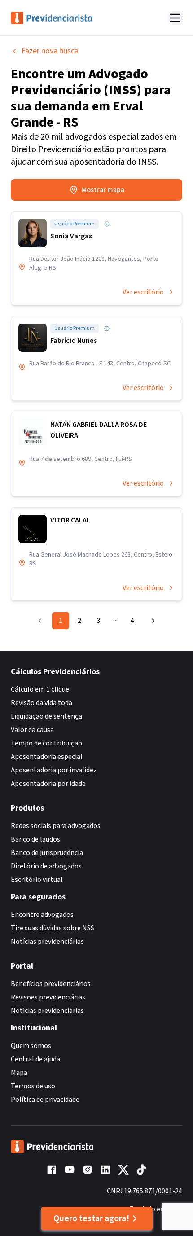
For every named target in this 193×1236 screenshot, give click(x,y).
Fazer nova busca (50, 51)
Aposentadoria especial (47, 757)
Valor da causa (32, 730)
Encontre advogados (42, 915)
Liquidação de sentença (46, 716)
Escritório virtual (37, 880)
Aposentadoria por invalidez (54, 770)
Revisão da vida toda (41, 703)
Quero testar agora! (91, 1218)
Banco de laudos (35, 839)
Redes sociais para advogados (56, 826)
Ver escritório (143, 292)
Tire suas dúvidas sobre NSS (52, 928)
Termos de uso (33, 1086)
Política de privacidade (45, 1100)
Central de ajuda (35, 1059)
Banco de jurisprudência (47, 853)
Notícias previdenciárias (47, 942)
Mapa (19, 1073)
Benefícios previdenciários (51, 984)
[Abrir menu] (175, 18)
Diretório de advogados (46, 866)
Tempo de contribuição (46, 743)
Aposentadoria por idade (48, 784)
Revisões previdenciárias (48, 997)
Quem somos (31, 1046)
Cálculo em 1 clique (40, 689)
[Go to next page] (150, 621)
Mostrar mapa (103, 190)
